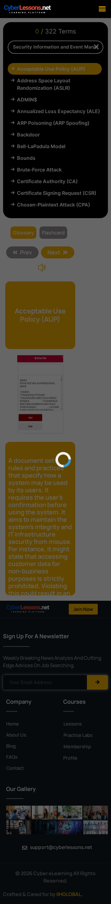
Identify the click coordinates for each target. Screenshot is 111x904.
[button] (102, 9)
